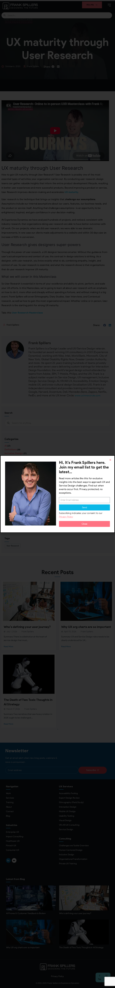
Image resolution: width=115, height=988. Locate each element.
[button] (110, 460)
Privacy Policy (66, 516)
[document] (57, 494)
